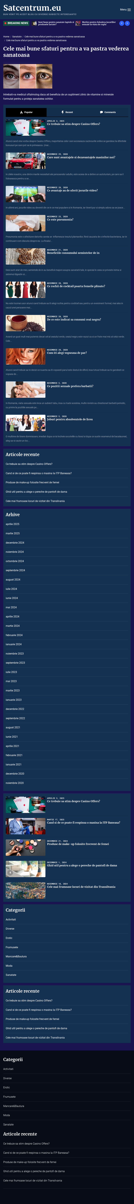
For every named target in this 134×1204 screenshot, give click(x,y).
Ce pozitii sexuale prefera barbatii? (70, 386)
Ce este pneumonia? (60, 219)
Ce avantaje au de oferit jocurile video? (72, 190)
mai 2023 (11, 681)
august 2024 (13, 579)
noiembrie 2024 (15, 551)
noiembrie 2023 (15, 653)
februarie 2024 (14, 635)
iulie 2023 (11, 672)
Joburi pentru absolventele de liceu (70, 419)
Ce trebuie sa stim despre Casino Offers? (73, 124)
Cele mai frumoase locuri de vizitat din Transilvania (35, 501)
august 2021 (13, 727)
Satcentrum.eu (32, 8)
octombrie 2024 (15, 561)
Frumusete (12, 947)
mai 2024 (11, 607)
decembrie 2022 (15, 709)
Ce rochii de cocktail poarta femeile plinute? (76, 286)
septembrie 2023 (15, 662)
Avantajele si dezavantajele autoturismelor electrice (95, 23)
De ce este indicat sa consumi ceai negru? (74, 319)
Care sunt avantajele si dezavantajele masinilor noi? (81, 157)
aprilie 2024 (12, 616)
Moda (9, 965)
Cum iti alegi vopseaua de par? (67, 352)
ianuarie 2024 (14, 644)
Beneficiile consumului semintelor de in (73, 252)
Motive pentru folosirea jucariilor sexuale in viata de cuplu (55, 23)
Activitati (11, 919)
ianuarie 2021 (14, 764)
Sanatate (11, 974)
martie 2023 (13, 690)
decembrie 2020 (15, 773)
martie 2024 (13, 625)
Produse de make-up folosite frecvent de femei (32, 482)
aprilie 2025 (12, 524)
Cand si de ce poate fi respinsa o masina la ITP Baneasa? (39, 473)
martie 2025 (13, 533)
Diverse (10, 928)
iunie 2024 (12, 598)
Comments (110, 112)
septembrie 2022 (15, 718)
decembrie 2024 (15, 542)
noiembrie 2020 (15, 783)
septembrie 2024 (15, 570)
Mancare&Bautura (16, 956)
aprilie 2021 (12, 746)
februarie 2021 (14, 755)
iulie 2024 (11, 588)
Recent (69, 112)
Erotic (9, 938)
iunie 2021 (12, 736)
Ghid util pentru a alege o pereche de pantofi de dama (36, 491)
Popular (28, 112)
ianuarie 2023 (14, 699)
